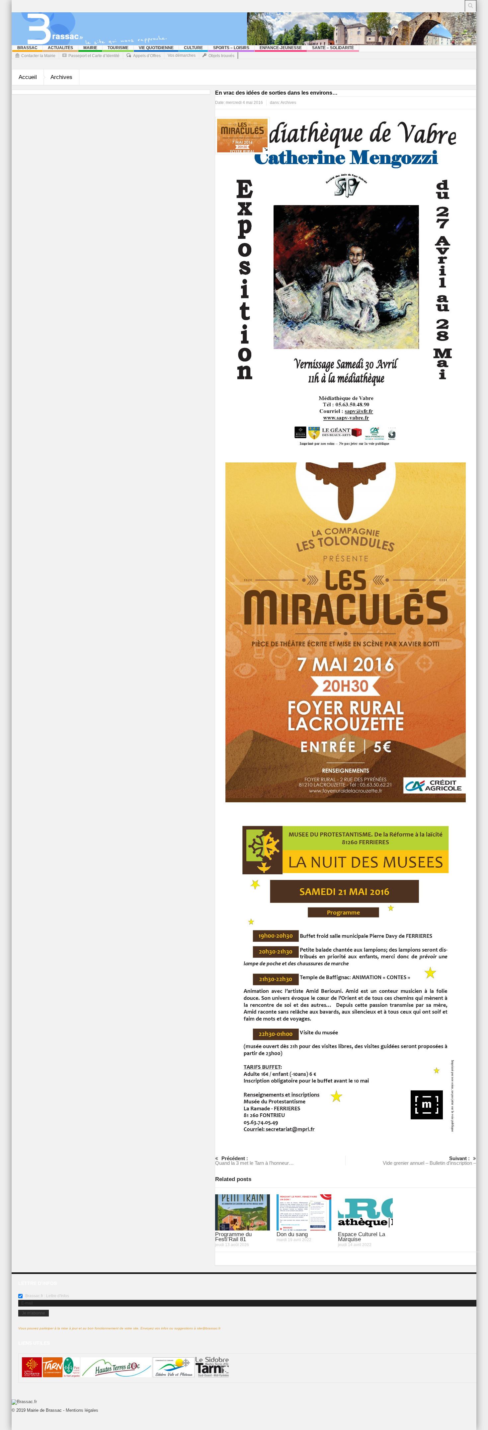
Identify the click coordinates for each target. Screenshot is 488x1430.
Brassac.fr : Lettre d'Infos (46, 1296)
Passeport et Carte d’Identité (94, 55)
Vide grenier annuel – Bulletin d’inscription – (429, 1160)
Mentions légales (82, 1410)
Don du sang (292, 1234)
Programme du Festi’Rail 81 (233, 1236)
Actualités (60, 47)
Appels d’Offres (147, 55)
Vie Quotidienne (156, 47)
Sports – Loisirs (231, 47)
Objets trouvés (221, 55)
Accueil (28, 77)
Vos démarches (182, 55)
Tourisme (118, 47)
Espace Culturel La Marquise (361, 1236)
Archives (61, 77)
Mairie (90, 47)
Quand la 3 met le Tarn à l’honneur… (254, 1160)
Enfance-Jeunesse (281, 47)
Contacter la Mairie (38, 55)
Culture (193, 47)
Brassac (27, 47)
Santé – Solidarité (333, 47)
